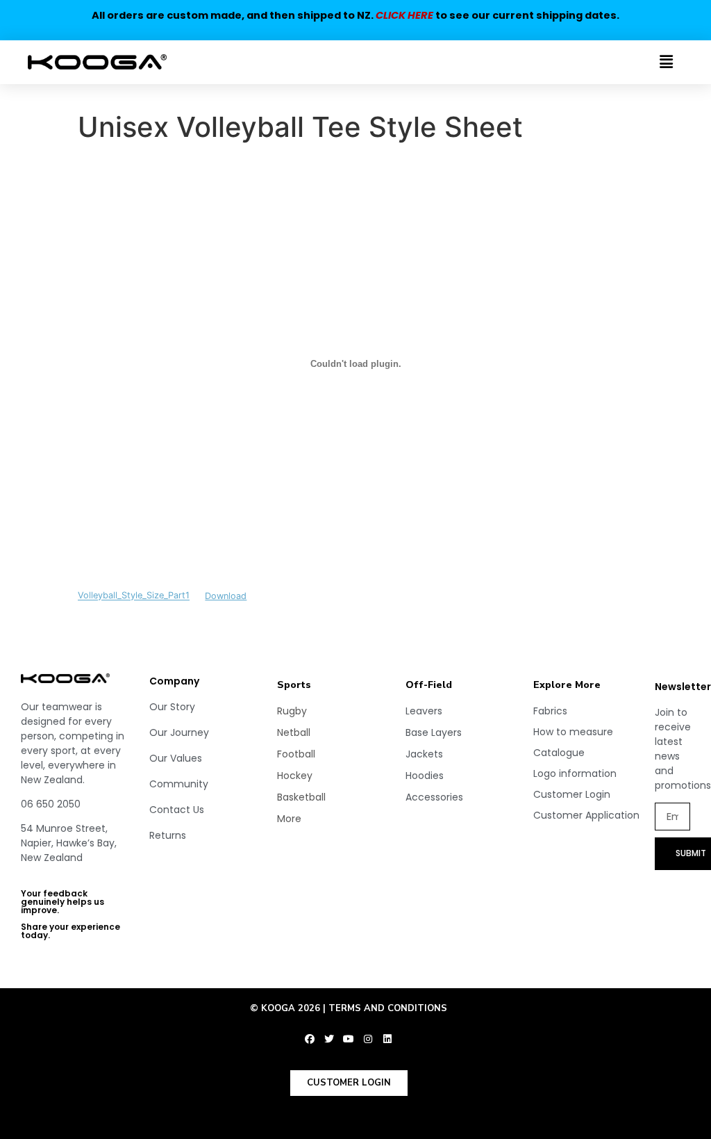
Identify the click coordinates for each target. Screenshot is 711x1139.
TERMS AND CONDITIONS (387, 1008)
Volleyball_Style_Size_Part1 (134, 596)
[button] (622, 62)
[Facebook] (309, 1039)
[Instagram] (368, 1039)
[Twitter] (329, 1039)
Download (225, 596)
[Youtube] (348, 1039)
